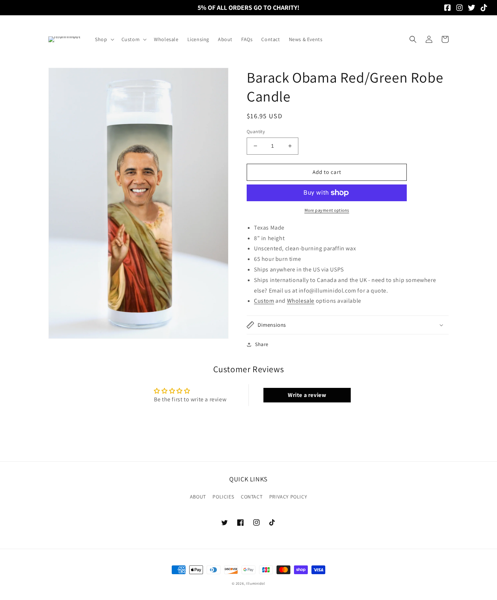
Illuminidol (255, 583)
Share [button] (262, 344)
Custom (264, 301)
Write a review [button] (307, 395)
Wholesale (300, 301)
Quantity (256, 131)
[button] (104, 39)
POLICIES (223, 496)
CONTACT (251, 496)
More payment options (327, 210)
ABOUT (198, 496)
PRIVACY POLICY (288, 496)
